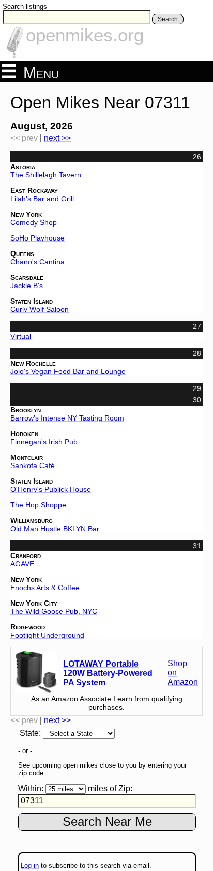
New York (26, 214)
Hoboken (24, 433)
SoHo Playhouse (37, 238)
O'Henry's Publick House (50, 489)
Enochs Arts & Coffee (45, 587)
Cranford (25, 555)
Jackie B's (26, 285)
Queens (22, 253)
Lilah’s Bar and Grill (42, 198)
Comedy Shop (33, 222)
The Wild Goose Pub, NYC (53, 611)
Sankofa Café (32, 465)
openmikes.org (85, 35)
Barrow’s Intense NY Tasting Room (67, 418)
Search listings (25, 6)
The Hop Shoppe (38, 505)
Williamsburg (31, 520)
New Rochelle (33, 363)
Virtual (20, 336)
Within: (30, 788)
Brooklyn (25, 410)
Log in (30, 865)
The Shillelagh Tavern (45, 175)
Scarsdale (26, 277)
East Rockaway (34, 190)
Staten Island (31, 301)
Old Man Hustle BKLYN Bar (54, 528)
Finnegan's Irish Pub (44, 442)
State (29, 733)
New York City (33, 603)
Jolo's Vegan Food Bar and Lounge (68, 371)
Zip (124, 788)
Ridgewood (27, 627)
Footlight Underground (47, 635)
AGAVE (22, 564)
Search (168, 19)
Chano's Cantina (37, 262)
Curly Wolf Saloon (39, 309)
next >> (57, 137)
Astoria (22, 166)
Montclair (26, 457)
